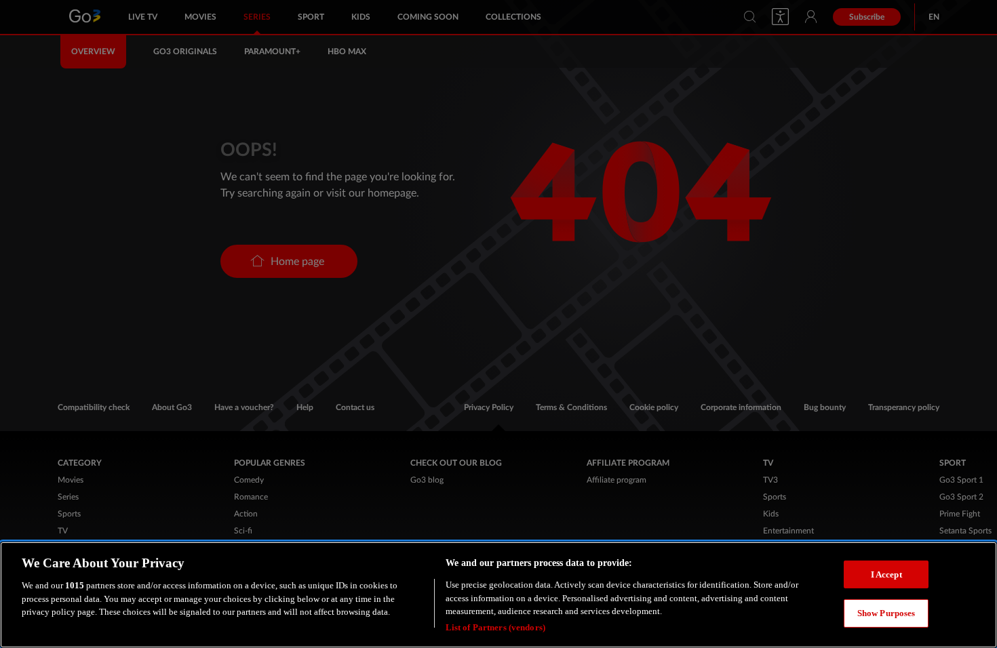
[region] (498, 595)
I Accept (886, 574)
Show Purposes (886, 613)
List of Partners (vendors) (495, 627)
